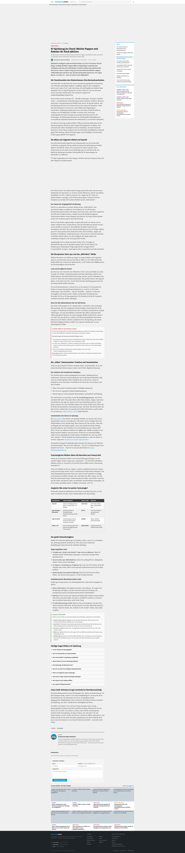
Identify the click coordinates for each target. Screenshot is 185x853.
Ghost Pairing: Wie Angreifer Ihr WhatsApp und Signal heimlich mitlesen (101, 806)
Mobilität (101, 842)
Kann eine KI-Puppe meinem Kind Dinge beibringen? (67, 676)
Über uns (114, 840)
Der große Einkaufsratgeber (123, 73)
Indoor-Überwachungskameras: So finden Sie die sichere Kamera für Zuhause (61, 828)
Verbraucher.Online (56, 43)
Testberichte (115, 838)
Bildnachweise (130, 850)
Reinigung (89, 844)
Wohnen (101, 836)
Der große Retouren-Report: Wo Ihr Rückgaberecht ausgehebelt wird (102, 827)
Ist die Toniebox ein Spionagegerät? (62, 649)
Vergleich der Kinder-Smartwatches (76, 439)
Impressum (116, 850)
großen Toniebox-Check (69, 411)
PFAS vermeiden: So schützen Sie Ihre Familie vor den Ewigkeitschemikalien (81, 828)
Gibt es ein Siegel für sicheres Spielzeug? (64, 672)
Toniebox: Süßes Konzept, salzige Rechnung (81, 805)
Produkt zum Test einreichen (118, 846)
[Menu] (52, 2)
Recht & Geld (90, 838)
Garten (100, 838)
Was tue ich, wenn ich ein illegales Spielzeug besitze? (67, 669)
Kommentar (55, 769)
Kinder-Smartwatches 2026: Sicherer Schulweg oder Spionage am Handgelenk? (61, 806)
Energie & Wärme (91, 840)
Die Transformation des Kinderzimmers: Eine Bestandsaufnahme (122, 48)
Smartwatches (58, 419)
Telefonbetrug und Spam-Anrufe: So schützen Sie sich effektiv (123, 827)
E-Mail (86, 763)
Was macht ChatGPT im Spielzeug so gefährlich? (65, 657)
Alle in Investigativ (128, 786)
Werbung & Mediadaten (117, 844)
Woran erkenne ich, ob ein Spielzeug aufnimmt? (65, 661)
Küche (88, 842)
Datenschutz (123, 850)
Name (54, 763)
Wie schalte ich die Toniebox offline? (62, 680)
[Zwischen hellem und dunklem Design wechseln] (133, 2)
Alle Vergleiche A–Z (116, 836)
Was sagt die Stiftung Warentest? (62, 684)
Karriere (113, 842)
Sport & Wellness (103, 840)
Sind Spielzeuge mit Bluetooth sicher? (63, 665)
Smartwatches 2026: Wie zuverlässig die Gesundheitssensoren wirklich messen (122, 806)
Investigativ (65, 43)
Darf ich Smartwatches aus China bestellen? (64, 653)
